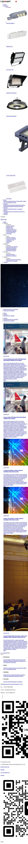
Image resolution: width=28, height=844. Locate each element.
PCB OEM (8, 198)
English (5, 219)
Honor (14, 202)
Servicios (5, 207)
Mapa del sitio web (5, 766)
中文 (2, 219)
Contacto (5, 214)
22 (5, 653)
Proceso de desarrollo (17, 201)
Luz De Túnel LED (10, 175)
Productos (5, 5)
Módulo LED (9, 46)
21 (4, 653)
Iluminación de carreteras (9, 205)
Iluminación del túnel (18, 206)
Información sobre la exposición (10, 211)
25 (9, 653)
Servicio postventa (7, 209)
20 (3, 653)
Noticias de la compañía (11, 261)
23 (6, 653)
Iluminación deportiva (20, 205)
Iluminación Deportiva (11, 92)
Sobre (4, 200)
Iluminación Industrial (11, 116)
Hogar (4, 4)
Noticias (5, 210)
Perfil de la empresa (7, 201)
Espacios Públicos (10, 23)
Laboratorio (10, 202)
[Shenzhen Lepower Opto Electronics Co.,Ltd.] (11, 2)
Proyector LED (9, 69)
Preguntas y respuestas (17, 209)
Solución (5, 203)
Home (4, 222)
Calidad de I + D (10, 240)
